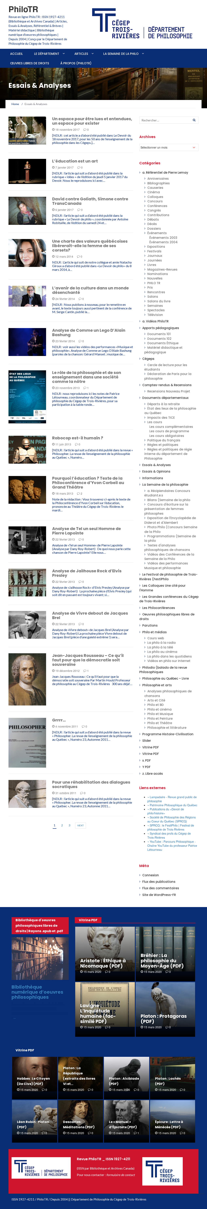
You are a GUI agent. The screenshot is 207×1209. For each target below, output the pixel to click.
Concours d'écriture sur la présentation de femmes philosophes (166, 509)
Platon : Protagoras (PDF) (164, 1019)
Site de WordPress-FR (159, 895)
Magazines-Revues (162, 269)
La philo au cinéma (162, 652)
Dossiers (154, 228)
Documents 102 (25, 461)
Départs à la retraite (163, 404)
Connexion (150, 875)
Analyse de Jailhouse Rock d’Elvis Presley (86, 573)
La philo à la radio (161, 643)
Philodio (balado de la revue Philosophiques (163, 669)
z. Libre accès (152, 773)
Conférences (157, 206)
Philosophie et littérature (166, 728)
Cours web (155, 638)
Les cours (154, 422)
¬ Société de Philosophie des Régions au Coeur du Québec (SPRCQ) (171, 819)
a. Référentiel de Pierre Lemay (165, 172)
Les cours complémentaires (171, 427)
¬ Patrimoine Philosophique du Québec (172, 805)
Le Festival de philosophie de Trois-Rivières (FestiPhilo (168, 576)
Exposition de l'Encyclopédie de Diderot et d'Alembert (170, 520)
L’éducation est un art (75, 161)
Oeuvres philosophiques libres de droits (41, 976)
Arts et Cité (156, 700)
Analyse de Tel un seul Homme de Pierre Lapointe (86, 531)
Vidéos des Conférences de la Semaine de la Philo (169, 556)
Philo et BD (155, 705)
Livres (151, 265)
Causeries (155, 188)
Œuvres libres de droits (29, 63)
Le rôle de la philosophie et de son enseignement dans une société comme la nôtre (86, 377)
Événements (157, 233)
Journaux (154, 256)
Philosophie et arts (157, 685)
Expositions (156, 246)
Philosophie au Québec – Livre (165, 678)
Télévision (155, 315)
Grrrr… (59, 720)
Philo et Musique (160, 714)
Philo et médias (154, 632)
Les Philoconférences (158, 608)
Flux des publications (158, 882)
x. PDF (146, 760)
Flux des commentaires (160, 888)
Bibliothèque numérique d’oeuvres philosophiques (37, 992)
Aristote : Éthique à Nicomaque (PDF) (103, 963)
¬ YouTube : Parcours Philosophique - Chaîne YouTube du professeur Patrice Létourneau (172, 845)
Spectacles (156, 310)
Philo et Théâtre (159, 723)
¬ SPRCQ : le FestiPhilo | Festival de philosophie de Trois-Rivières (170, 827)
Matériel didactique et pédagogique (163, 349)
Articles (81, 54)
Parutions (150, 625)
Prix (150, 287)
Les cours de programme (169, 431)
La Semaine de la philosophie (165, 484)
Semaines (155, 306)
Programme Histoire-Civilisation (167, 734)
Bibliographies (158, 183)
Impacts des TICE (161, 417)
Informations (152, 478)
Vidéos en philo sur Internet (168, 661)
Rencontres (156, 292)
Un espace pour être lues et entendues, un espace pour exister (92, 121)
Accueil (16, 54)
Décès (152, 224)
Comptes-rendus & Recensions (167, 385)
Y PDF (146, 767)
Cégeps (19, 142)
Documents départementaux (165, 398)
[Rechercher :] (169, 120)
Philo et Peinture (160, 718)
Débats (153, 219)
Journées (154, 260)
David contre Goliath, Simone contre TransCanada (90, 201)
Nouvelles (155, 278)
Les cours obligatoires (166, 436)
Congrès (154, 210)
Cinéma (153, 192)
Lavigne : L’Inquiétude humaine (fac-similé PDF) (98, 1013)
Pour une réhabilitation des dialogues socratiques (91, 784)
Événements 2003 (163, 238)
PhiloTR (23, 9)
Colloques (155, 197)
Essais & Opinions (156, 471)
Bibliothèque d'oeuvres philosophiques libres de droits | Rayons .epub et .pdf (39, 925)
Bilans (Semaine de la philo (168, 500)
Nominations (157, 274)
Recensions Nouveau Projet (168, 391)
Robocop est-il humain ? (77, 438)
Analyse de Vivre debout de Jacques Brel (90, 615)
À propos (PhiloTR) (76, 63)
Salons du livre (158, 301)
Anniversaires (158, 178)
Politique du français (163, 440)
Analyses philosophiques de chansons (27, 351)
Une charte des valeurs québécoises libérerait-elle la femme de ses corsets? (90, 245)
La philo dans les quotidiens (169, 656)
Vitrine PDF (150, 747)
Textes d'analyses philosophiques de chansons (167, 547)
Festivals (154, 251)
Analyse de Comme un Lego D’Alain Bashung (88, 332)
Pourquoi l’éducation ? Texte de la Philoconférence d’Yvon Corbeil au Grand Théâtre (88, 482)
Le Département (46, 54)
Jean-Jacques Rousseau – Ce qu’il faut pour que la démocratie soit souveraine (88, 660)
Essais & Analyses (26, 181)
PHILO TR (153, 283)
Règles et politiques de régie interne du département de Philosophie (168, 454)
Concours (155, 201)
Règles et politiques (162, 445)
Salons (152, 296)
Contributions (158, 215)
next (80, 825)
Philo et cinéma (159, 709)
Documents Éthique (162, 343)
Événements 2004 (163, 242)
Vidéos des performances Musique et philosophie (166, 565)
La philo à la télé (160, 647)
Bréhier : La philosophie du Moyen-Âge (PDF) (162, 960)
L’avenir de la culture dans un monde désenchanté (90, 290)
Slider (146, 740)
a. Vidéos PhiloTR (155, 321)
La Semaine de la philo (120, 54)
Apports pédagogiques (160, 328)
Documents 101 (25, 805)
